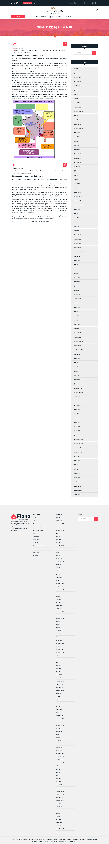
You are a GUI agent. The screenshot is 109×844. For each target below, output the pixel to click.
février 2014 (77, 188)
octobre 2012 (77, 247)
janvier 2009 (77, 435)
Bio (34, 520)
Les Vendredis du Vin (39, 527)
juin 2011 (76, 311)
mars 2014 (77, 183)
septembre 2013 (78, 205)
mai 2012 (76, 269)
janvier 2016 (77, 124)
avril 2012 (76, 273)
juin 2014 (76, 171)
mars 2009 (77, 426)
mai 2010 (76, 367)
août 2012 (77, 256)
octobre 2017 (77, 81)
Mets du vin (36, 539)
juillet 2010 (77, 358)
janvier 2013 (77, 235)
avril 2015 (76, 141)
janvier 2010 (77, 384)
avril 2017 (76, 98)
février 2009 (77, 431)
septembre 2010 (78, 350)
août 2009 (77, 405)
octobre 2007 (77, 494)
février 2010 (77, 379)
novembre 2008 (78, 443)
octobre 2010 (77, 345)
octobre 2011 (77, 298)
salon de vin (61, 50)
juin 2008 (76, 465)
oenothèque (46, 50)
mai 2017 (76, 94)
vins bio (20, 52)
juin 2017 (76, 90)
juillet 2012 (77, 260)
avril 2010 (76, 371)
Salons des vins (18, 48)
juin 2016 (76, 115)
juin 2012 (76, 264)
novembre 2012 (78, 243)
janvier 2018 (77, 73)
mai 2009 (76, 418)
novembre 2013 (78, 196)
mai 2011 (76, 315)
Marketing (36, 536)
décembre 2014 (78, 158)
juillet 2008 (77, 460)
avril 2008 (77, 473)
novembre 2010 (78, 341)
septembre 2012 (78, 252)
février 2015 (77, 149)
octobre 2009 (77, 396)
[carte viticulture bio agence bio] (39, 129)
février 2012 (77, 281)
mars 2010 (77, 375)
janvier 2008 (77, 486)
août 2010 (77, 354)
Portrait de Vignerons (48, 17)
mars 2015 (77, 145)
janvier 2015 (77, 154)
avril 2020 (76, 68)
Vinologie (35, 555)
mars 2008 (77, 477)
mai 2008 (76, 469)
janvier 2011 (77, 333)
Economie (36, 524)
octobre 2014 (77, 162)
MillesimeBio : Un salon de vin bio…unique (28, 55)
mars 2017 (77, 103)
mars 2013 (77, 226)
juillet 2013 (77, 209)
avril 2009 (77, 422)
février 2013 (77, 230)
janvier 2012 (77, 286)
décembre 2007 (78, 490)
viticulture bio (27, 52)
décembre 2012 (78, 239)
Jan (65, 44)
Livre (34, 533)
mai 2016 (76, 120)
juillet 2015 (77, 132)
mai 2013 (76, 218)
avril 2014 (77, 179)
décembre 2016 (78, 107)
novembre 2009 (78, 392)
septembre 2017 (78, 85)
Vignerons (36, 552)
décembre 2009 (78, 388)
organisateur (54, 50)
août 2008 (77, 456)
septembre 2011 (78, 303)
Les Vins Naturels (38, 530)
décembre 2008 (78, 439)
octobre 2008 (77, 448)
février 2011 (77, 328)
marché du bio (24, 50)
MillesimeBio (38, 50)
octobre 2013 (77, 201)
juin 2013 (76, 213)
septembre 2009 (78, 401)
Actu (37, 17)
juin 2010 (76, 362)
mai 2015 (76, 137)
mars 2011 (77, 324)
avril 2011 (76, 320)
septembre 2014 (78, 166)
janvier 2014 (77, 192)
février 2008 (77, 482)
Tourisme (69, 17)
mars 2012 (77, 277)
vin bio (15, 52)
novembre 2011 (78, 294)
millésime (31, 50)
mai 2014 (76, 175)
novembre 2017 (78, 77)
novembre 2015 (78, 128)
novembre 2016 (78, 111)
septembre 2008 (78, 452)
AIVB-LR (17, 50)
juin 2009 (76, 414)
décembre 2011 (78, 290)
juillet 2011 (77, 307)
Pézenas (60, 17)
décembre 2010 (78, 337)
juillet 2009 (77, 409)
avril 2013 (76, 222)
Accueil (44, 29)
